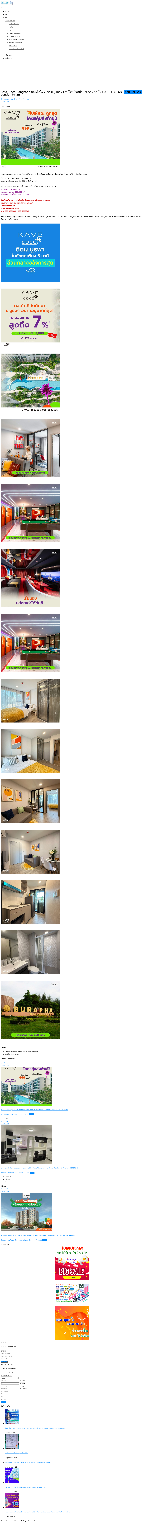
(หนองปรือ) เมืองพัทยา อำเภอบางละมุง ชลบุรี (15, 1172)
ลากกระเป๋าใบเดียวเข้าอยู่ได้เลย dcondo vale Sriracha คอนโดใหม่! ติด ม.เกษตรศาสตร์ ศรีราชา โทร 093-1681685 (38, 1235)
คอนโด (11, 27)
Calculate (4, 1361)
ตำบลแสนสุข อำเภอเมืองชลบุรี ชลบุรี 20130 (15, 99)
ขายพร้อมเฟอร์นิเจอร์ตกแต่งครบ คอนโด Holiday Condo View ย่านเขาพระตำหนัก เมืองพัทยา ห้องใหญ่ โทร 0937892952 (39, 1168)
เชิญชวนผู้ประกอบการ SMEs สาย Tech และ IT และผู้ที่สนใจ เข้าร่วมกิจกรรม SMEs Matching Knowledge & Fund (35, 1428)
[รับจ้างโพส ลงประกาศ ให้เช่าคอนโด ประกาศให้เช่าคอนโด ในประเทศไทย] (7, 4)
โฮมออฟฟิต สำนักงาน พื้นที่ (16, 49)
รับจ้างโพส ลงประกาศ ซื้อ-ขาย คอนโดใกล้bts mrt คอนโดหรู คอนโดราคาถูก (25, 1487)
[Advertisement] (72, 75)
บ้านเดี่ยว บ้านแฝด (14, 24)
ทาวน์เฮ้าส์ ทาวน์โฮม (14, 36)
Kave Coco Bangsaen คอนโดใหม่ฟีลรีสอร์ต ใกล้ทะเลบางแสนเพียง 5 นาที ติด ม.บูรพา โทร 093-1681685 (34, 1110)
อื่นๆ (10, 52)
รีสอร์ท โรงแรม (13, 46)
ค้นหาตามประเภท (10, 21)
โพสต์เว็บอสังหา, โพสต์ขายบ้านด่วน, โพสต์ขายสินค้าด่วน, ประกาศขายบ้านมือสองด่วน (28, 1462)
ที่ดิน (10, 30)
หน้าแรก (7, 11)
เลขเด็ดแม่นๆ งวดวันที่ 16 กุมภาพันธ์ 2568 (16, 1453)
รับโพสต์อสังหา (9, 55)
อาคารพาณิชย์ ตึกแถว (15, 33)
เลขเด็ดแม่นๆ (8, 58)
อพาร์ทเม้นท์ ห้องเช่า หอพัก (16, 39)
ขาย (6, 14)
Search (4, 1402)
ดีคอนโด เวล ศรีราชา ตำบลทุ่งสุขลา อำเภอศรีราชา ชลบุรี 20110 (21, 1240)
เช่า (6, 18)
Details (31, 1114)
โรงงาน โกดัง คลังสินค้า (15, 43)
